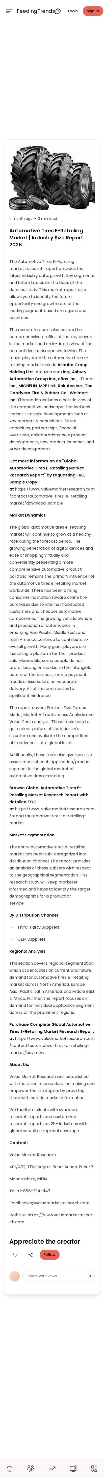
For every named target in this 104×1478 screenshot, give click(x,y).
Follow (50, 1254)
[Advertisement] (52, 79)
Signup (93, 11)
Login (73, 11)
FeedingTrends (36, 11)
